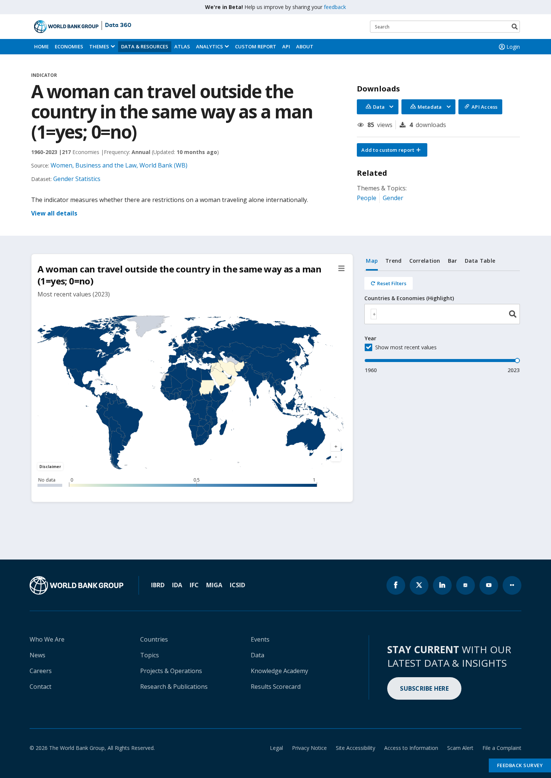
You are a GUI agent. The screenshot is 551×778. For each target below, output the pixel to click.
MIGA (214, 585)
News (37, 655)
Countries (154, 639)
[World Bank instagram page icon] (465, 585)
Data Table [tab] (480, 260)
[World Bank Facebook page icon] (396, 585)
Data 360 (118, 25)
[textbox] (374, 314)
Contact (40, 686)
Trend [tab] (393, 260)
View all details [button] (54, 213)
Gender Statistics (76, 179)
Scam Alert (460, 747)
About (304, 46)
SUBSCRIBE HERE (424, 688)
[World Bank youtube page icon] (489, 585)
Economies (69, 46)
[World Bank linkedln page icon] (442, 585)
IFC (194, 585)
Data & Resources (144, 46)
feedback (335, 6)
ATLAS (182, 46)
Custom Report (255, 46)
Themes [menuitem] (99, 46)
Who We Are (47, 639)
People (366, 198)
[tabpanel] (442, 322)
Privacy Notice (309, 747)
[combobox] (442, 314)
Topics (149, 655)
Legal (276, 747)
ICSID (237, 585)
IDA (177, 585)
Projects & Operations (171, 671)
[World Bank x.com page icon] (419, 585)
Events (260, 639)
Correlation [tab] (424, 260)
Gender (393, 198)
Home (41, 46)
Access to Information (411, 747)
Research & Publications (174, 686)
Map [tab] (372, 260)
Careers (41, 671)
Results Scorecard (276, 686)
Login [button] (513, 46)
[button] (392, 150)
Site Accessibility (355, 747)
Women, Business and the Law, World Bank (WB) (119, 165)
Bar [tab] (452, 260)
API (286, 46)
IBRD (158, 585)
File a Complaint (501, 747)
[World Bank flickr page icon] (512, 585)
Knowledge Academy (279, 671)
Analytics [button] (209, 46)
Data (257, 655)
